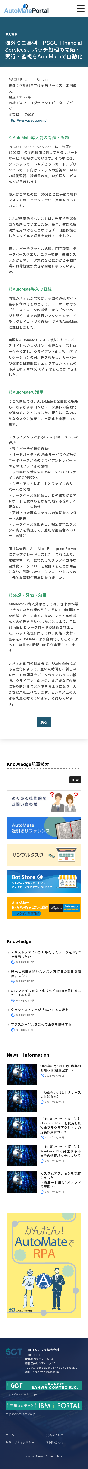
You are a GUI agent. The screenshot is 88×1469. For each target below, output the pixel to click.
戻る (44, 722)
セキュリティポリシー (20, 1442)
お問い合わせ (55, 1442)
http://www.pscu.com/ (28, 120)
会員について (55, 1435)
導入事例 (11, 34)
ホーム (10, 1435)
